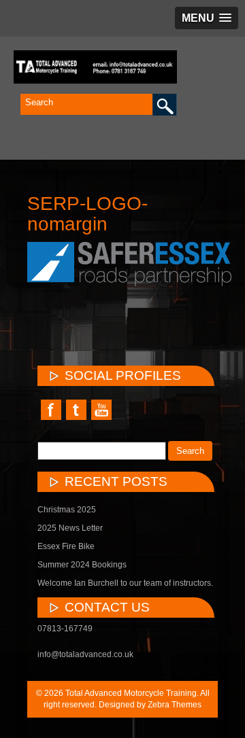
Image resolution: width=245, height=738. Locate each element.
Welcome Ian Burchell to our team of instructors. (125, 583)
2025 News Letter (70, 528)
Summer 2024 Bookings (82, 564)
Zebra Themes (174, 704)
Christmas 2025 (66, 509)
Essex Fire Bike (66, 546)
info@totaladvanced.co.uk (85, 654)
